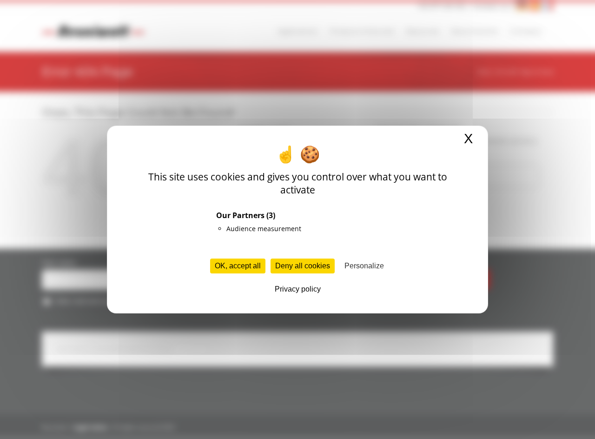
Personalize (364, 266)
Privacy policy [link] (298, 289)
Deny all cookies (302, 266)
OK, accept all (238, 266)
